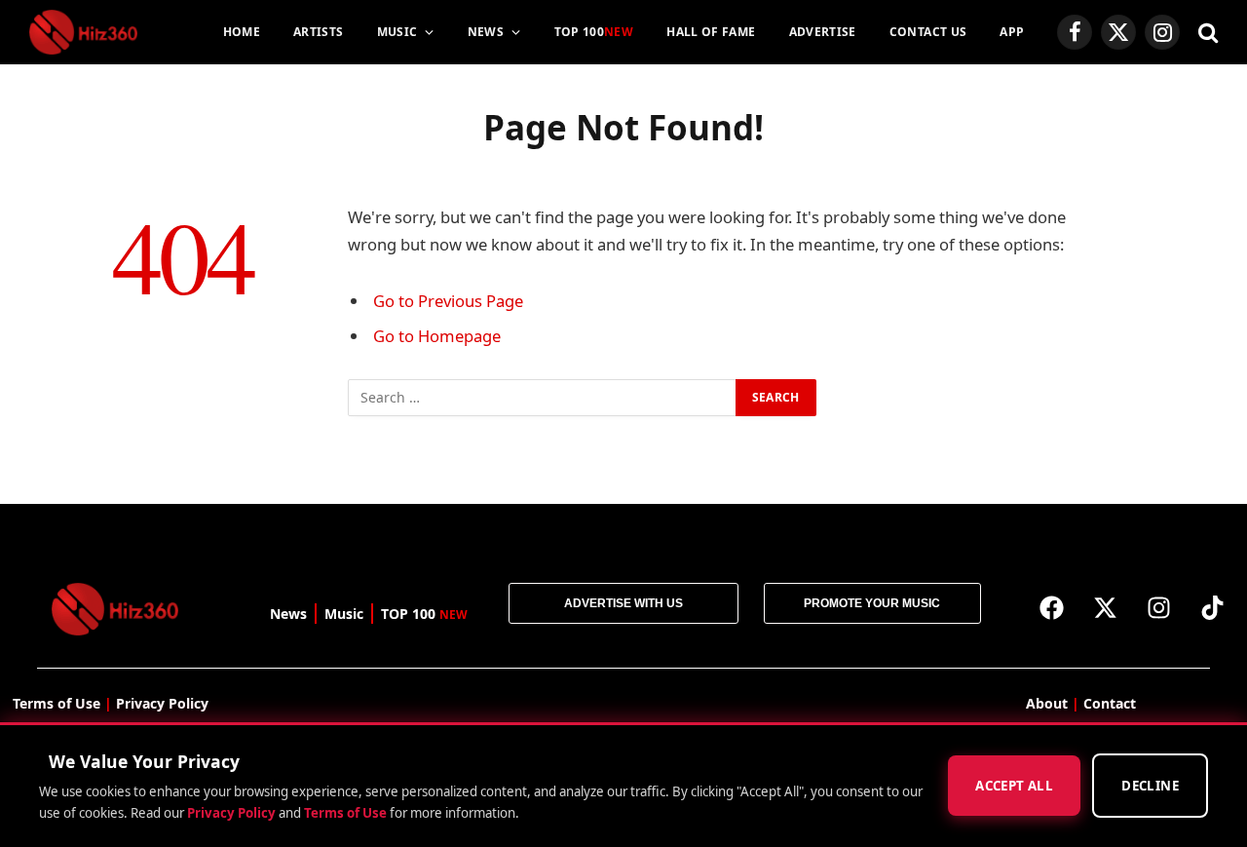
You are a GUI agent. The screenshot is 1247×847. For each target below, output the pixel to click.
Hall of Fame (710, 31)
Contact (1109, 703)
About (1047, 703)
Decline (1150, 786)
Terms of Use (345, 813)
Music (397, 31)
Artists (318, 31)
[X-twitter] (1105, 607)
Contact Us (928, 31)
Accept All (1014, 786)
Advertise (822, 31)
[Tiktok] (1213, 607)
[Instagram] (1159, 607)
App (1012, 31)
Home (241, 31)
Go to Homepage (437, 336)
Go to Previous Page (448, 300)
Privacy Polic (158, 703)
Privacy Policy (231, 813)
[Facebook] (1052, 607)
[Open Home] (83, 32)
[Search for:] (542, 397)
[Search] (1206, 33)
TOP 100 (594, 31)
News (486, 31)
